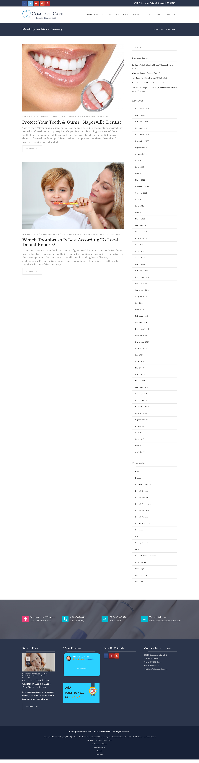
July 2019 (139, 303)
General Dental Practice (145, 556)
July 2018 (139, 355)
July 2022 (139, 161)
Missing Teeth (141, 575)
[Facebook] (106, 656)
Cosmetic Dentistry (118, 15)
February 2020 (141, 271)
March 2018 (140, 381)
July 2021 (139, 199)
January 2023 (141, 128)
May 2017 (139, 446)
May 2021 (139, 212)
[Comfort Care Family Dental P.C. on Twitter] (30, 3)
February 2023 (141, 122)
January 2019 (141, 323)
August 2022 (141, 154)
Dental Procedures (79, 117)
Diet (137, 536)
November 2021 (142, 186)
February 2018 (141, 387)
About (136, 15)
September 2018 (142, 342)
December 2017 (142, 400)
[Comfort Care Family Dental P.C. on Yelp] (47, 3)
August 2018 (141, 348)
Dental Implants (142, 497)
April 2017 (140, 452)
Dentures (139, 530)
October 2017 (141, 413)
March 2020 (140, 264)
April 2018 (140, 374)
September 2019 (142, 290)
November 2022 (142, 141)
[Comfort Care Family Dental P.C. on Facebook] (24, 3)
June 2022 (139, 167)
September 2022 (142, 148)
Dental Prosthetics (143, 510)
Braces (138, 478)
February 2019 (141, 316)
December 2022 (142, 135)
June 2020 (139, 251)
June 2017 (139, 439)
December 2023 (142, 109)
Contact (170, 15)
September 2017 (142, 420)
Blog (158, 15)
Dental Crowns (141, 491)
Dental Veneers (141, 517)
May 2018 (139, 368)
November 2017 (142, 407)
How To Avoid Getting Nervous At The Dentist (149, 78)
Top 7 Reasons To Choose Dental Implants (148, 83)
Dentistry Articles (99, 117)
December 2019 (142, 277)
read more (32, 149)
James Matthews (51, 117)
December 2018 (142, 329)
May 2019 (139, 310)
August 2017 (141, 426)
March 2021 (140, 219)
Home (156, 29)
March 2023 (140, 115)
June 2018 (139, 361)
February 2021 (141, 225)
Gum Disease (141, 562)
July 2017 (139, 433)
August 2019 (141, 297)
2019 (163, 29)
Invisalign (139, 569)
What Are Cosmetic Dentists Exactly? (146, 73)
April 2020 (140, 258)
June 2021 (139, 206)
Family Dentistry (94, 15)
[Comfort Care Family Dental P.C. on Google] (42, 3)
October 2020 (141, 232)
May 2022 (139, 173)
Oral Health (115, 234)
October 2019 (141, 284)
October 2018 (141, 335)
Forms (147, 15)
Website (99, 754)
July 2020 (139, 245)
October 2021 (141, 193)
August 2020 (141, 238)
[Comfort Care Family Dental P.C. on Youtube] (36, 3)
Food (137, 549)
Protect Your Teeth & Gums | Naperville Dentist (71, 122)
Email (99, 751)
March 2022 (140, 180)
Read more (32, 706)
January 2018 (141, 394)
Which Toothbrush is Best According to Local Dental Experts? (70, 242)
